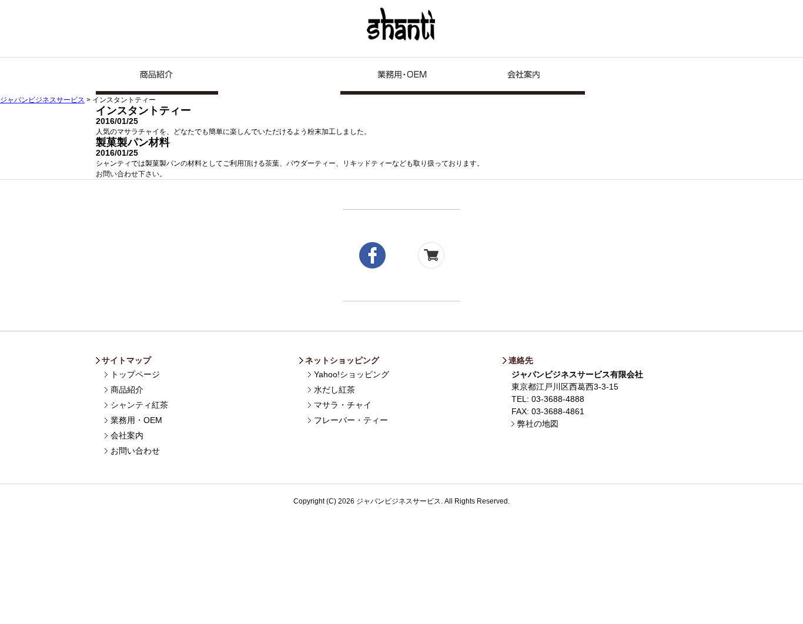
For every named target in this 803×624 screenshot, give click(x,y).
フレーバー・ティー (351, 420)
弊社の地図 (537, 423)
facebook (372, 255)
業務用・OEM (401, 76)
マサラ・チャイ (343, 405)
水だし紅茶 (334, 389)
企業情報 (524, 76)
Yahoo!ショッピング (351, 374)
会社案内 (127, 435)
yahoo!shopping (431, 255)
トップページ (135, 374)
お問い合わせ (646, 76)
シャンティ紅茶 (279, 76)
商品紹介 (157, 76)
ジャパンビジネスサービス (402, 24)
